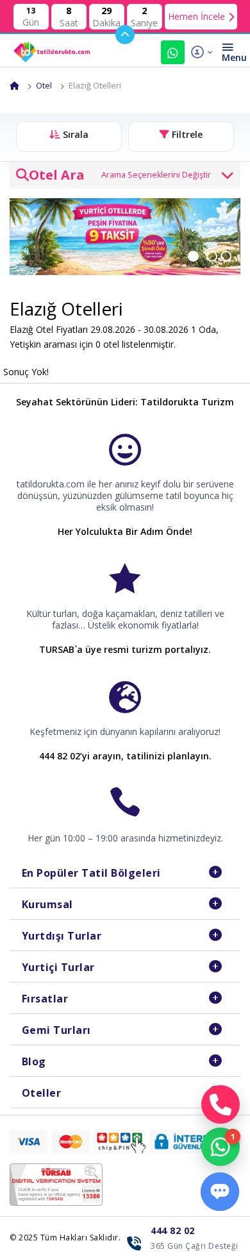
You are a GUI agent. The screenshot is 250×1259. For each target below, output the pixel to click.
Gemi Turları (56, 1030)
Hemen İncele (196, 16)
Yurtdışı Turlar (62, 936)
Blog (34, 1061)
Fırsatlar (45, 999)
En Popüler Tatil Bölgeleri (91, 873)
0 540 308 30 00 (173, 52)
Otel (44, 85)
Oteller (42, 1093)
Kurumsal (47, 904)
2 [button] (220, 254)
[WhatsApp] (220, 1147)
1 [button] (202, 254)
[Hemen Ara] (220, 1104)
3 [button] (234, 254)
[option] (125, 236)
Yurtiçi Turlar (58, 967)
